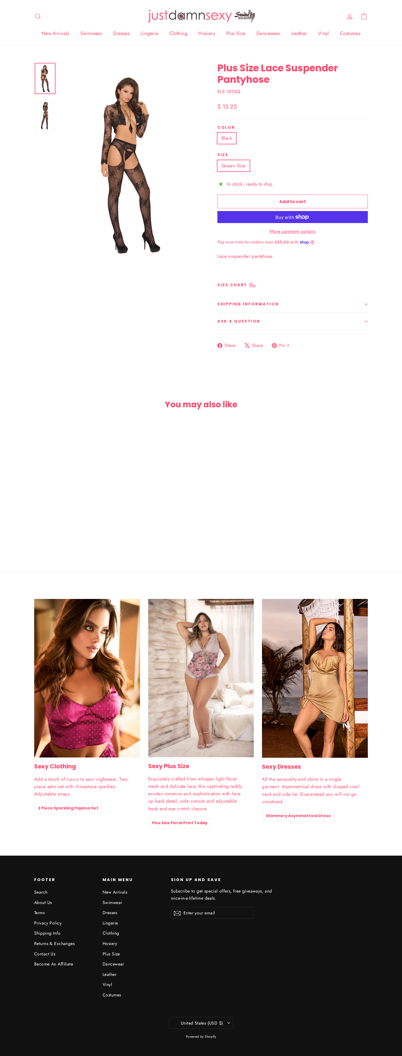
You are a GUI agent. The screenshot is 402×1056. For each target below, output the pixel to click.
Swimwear (91, 33)
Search (41, 892)
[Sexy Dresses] (315, 678)
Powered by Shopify (201, 1036)
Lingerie (149, 33)
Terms (39, 912)
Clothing (178, 33)
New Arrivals (55, 33)
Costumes (350, 33)
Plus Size (236, 33)
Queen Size (234, 165)
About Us (43, 902)
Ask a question (238, 321)
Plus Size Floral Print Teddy (180, 823)
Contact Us (44, 954)
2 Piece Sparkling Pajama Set (68, 808)
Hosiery (206, 33)
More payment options (293, 231)
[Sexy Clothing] (87, 678)
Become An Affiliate (53, 964)
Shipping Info (47, 933)
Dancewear (269, 33)
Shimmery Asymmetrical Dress (298, 815)
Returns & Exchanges (54, 943)
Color (226, 127)
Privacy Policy (48, 923)
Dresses (121, 33)
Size (223, 155)
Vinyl (323, 33)
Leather (299, 33)
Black (227, 138)
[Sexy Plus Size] (201, 678)
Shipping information (248, 304)
